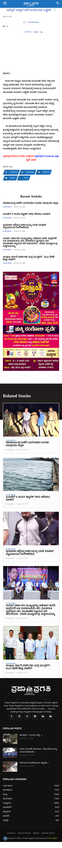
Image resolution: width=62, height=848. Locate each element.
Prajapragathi (34, 22)
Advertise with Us (48, 833)
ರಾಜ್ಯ (41, 32)
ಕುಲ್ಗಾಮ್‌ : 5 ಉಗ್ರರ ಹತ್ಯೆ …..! (31, 735)
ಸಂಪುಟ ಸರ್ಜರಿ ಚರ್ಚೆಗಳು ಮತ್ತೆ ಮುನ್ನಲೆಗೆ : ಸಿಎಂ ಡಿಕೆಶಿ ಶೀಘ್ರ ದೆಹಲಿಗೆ (28, 258)
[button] (5, 4)
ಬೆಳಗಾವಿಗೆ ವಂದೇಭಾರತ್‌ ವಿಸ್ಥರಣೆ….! (34, 763)
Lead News (28, 32)
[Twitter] (27, 717)
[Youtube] (50, 717)
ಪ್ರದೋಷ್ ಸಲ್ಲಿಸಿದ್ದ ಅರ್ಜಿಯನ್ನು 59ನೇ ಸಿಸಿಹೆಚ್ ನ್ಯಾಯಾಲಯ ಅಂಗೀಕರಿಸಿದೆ (24, 226)
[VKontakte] (43, 717)
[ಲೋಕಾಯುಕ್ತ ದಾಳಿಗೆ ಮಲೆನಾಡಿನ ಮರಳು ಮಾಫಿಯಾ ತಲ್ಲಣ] (31, 420)
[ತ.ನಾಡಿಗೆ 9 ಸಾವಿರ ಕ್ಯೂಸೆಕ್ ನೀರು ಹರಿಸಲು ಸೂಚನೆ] (31, 474)
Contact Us (11, 833)
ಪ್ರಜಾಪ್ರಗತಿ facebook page (47, 156)
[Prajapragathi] (25, 22)
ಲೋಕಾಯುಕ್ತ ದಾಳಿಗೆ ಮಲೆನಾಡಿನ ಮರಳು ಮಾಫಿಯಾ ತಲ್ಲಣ (30, 203)
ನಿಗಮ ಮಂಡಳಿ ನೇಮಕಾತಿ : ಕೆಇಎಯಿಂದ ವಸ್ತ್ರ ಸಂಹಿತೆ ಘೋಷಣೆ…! (38, 750)
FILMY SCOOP (52, 838)
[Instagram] (19, 717)
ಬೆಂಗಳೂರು (35, 32)
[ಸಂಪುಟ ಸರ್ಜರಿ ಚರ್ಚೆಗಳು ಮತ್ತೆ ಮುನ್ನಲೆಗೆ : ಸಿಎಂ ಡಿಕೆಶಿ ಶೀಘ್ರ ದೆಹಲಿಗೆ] (31, 643)
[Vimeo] (35, 717)
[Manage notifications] (5, 838)
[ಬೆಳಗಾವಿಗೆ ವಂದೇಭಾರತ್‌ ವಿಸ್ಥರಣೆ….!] (10, 767)
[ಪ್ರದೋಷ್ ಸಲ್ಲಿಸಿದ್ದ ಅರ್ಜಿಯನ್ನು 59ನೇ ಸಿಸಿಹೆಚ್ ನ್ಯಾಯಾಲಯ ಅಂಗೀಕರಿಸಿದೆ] (31, 528)
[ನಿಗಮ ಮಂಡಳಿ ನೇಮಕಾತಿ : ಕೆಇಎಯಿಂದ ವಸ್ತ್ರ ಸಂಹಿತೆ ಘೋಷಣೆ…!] (10, 753)
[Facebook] (11, 717)
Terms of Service (24, 833)
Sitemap (36, 833)
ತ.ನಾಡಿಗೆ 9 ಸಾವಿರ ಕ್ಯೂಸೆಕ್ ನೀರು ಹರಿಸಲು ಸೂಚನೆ (26, 214)
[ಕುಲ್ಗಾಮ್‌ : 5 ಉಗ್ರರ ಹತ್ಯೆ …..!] (10, 739)
